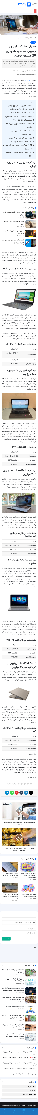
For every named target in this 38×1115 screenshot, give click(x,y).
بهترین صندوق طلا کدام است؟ (15, 1006)
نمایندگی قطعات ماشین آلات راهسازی (22, 1074)
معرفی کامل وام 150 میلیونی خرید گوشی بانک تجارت (14, 980)
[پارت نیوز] (24, 4)
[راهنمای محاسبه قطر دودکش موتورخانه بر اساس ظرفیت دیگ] (30, 1037)
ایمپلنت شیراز (32, 1087)
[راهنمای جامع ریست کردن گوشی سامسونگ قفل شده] (10, 867)
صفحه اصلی (31, 38)
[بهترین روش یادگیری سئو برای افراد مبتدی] (30, 215)
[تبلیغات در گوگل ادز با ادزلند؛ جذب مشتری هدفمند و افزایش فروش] (28, 867)
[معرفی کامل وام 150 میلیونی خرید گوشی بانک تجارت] (30, 982)
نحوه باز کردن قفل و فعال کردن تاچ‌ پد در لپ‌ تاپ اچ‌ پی (10, 896)
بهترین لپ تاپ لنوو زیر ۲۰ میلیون (20, 138)
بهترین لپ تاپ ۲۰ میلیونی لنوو (21, 109)
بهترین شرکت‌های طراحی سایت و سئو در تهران (29, 895)
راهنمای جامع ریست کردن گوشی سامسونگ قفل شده (10, 874)
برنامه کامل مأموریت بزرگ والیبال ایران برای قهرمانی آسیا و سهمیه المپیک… (13, 989)
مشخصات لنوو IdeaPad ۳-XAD (19, 113)
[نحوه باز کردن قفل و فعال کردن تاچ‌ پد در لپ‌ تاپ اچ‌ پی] (10, 888)
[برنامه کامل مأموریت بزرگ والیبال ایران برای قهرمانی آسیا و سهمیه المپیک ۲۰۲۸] (30, 991)
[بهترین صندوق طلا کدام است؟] (30, 1009)
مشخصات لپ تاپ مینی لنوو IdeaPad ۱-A (21, 132)
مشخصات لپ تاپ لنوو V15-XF (20, 141)
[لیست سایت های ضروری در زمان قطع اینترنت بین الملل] (30, 243)
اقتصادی (25, 38)
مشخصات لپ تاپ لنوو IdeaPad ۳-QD (18, 154)
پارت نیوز (28, 80)
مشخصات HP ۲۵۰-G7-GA (21, 120)
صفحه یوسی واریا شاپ (29, 1094)
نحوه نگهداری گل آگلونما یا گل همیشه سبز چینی (13, 971)
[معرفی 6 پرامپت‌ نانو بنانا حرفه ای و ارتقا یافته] (30, 233)
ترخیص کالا (32, 1090)
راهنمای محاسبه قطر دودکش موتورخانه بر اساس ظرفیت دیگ (15, 1035)
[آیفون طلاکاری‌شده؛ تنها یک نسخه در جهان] (30, 224)
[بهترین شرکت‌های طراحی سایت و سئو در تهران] (28, 888)
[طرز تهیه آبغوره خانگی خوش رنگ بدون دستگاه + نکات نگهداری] (30, 1018)
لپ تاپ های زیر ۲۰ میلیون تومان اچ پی (18, 116)
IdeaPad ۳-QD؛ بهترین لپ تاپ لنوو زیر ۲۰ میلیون (17, 147)
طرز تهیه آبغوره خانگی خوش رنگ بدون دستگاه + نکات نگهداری (13, 1017)
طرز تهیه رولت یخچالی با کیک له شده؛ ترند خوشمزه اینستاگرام (13, 998)
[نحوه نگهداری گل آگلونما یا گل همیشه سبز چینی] (30, 972)
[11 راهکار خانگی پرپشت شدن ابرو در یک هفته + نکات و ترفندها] (30, 1028)
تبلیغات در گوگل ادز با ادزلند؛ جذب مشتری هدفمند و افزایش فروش (28, 875)
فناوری (19, 38)
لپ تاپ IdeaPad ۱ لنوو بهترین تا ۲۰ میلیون (19, 125)
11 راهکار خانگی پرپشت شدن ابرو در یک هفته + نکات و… (13, 1026)
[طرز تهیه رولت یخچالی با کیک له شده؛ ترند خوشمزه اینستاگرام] (30, 1000)
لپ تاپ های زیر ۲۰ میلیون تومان (20, 105)
